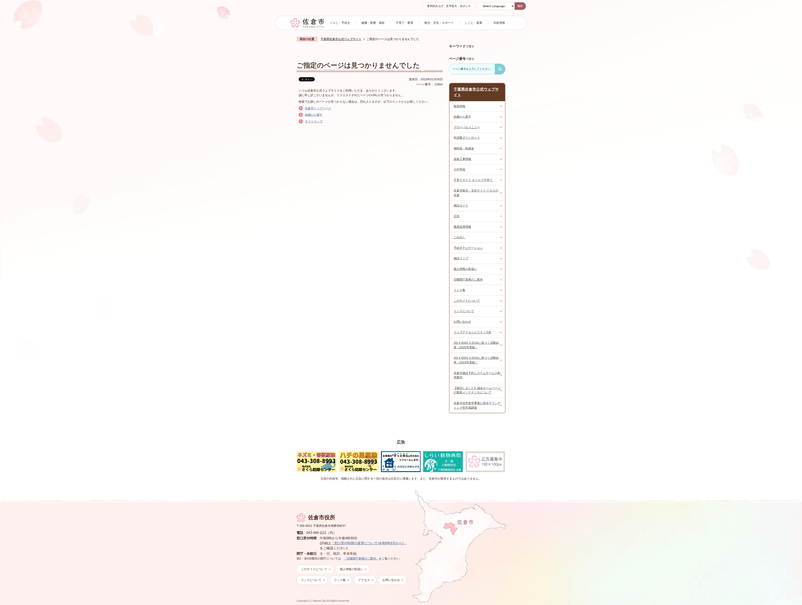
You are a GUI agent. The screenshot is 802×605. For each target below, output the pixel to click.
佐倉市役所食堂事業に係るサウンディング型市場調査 (477, 405)
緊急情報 (459, 106)
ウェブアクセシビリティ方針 (473, 332)
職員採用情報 (462, 226)
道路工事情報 (462, 159)
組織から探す (313, 114)
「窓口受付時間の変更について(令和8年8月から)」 (369, 543)
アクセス (364, 580)
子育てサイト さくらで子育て (473, 180)
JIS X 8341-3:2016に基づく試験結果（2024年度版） (476, 360)
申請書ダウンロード (467, 137)
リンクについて (464, 311)
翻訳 (520, 6)
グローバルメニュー (467, 127)
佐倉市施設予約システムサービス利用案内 (477, 375)
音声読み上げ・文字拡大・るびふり (449, 6)
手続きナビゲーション (468, 248)
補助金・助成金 (464, 148)
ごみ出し (459, 237)
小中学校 (459, 169)
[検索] (500, 69)
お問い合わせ (462, 321)
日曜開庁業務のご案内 (468, 279)
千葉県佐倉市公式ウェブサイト (341, 39)
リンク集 (459, 290)
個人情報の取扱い (465, 269)
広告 (456, 216)
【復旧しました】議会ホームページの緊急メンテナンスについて (477, 390)
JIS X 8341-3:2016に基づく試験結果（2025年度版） (476, 345)
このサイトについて (467, 300)
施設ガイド (461, 205)
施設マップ (461, 258)
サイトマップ (313, 121)
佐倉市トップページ (318, 108)
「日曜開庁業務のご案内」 (361, 558)
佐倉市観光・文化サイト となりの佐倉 (476, 193)
